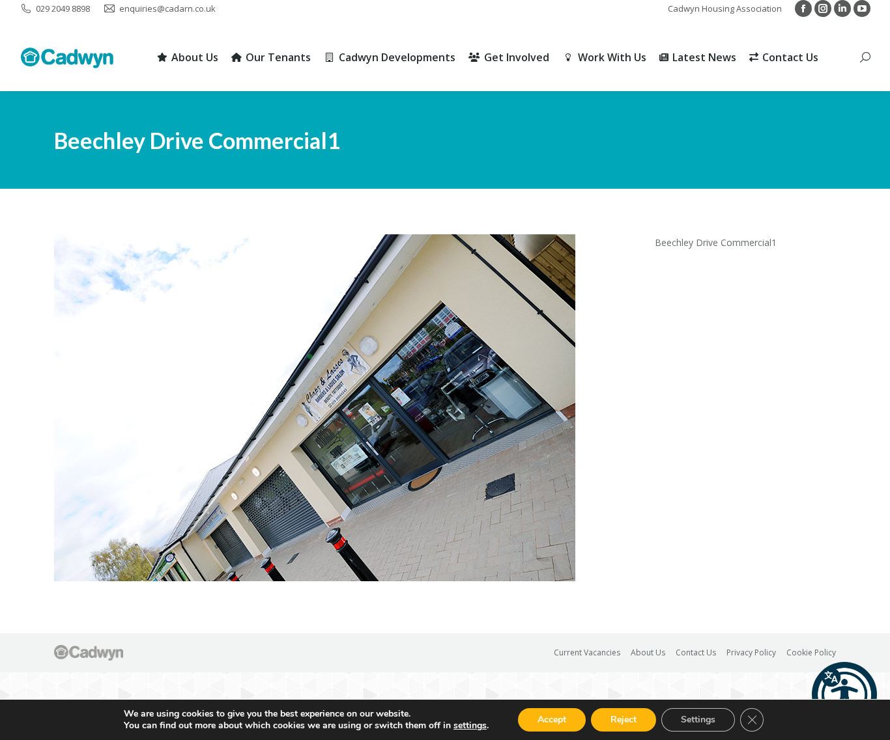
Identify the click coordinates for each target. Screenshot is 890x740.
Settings (698, 719)
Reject (623, 719)
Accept (552, 719)
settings (470, 726)
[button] (844, 694)
